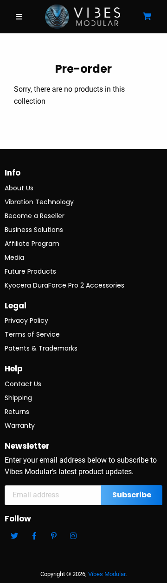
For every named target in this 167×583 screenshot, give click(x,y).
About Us (19, 188)
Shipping (18, 397)
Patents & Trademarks (41, 348)
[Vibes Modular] (83, 16)
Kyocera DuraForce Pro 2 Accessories (64, 285)
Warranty (20, 425)
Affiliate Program (32, 243)
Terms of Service (32, 334)
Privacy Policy (26, 320)
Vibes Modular (106, 573)
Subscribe (131, 494)
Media (14, 257)
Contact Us (23, 384)
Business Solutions (34, 229)
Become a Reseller (34, 215)
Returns (17, 411)
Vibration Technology (39, 202)
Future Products (30, 271)
